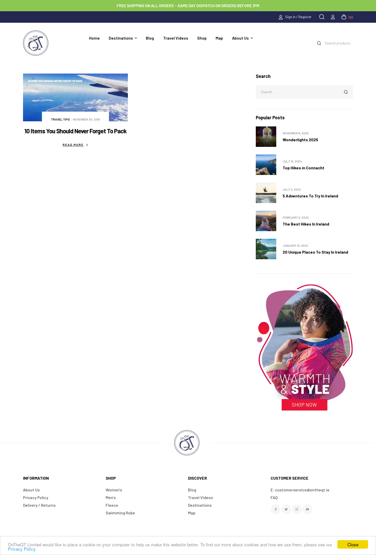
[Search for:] (304, 91)
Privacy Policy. (22, 549)
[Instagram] (297, 509)
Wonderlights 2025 (300, 139)
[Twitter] (286, 509)
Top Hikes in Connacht (303, 167)
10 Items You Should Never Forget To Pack (75, 131)
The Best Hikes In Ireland (306, 223)
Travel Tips (60, 119)
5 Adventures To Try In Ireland (310, 195)
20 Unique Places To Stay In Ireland (315, 252)
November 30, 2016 (86, 119)
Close (352, 544)
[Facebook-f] (276, 509)
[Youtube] (307, 509)
